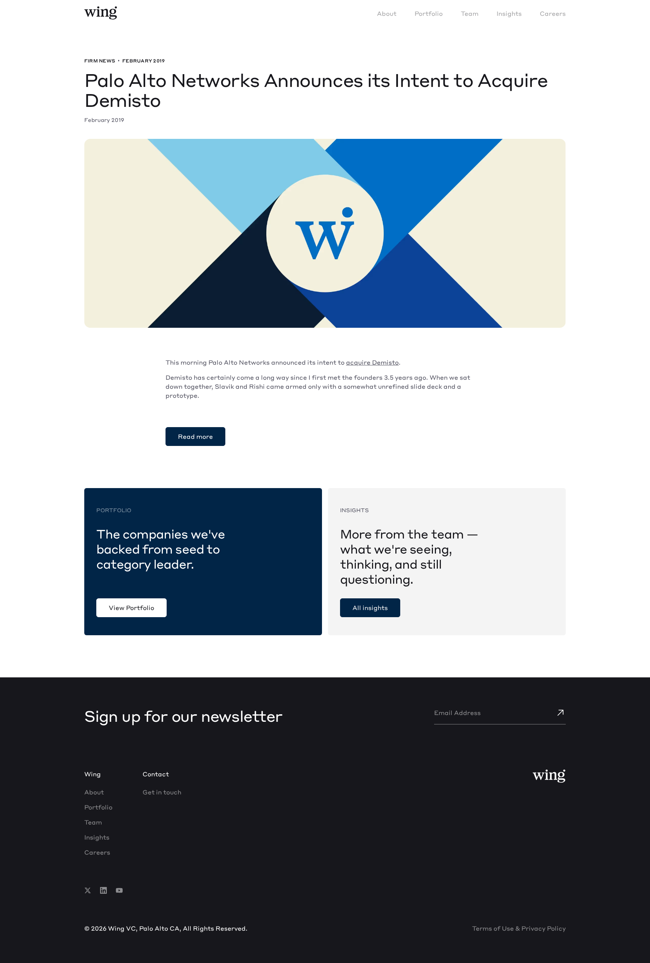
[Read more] (195, 436)
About (386, 13)
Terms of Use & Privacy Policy (519, 928)
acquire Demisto (372, 362)
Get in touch (162, 792)
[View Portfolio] (131, 608)
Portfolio (429, 13)
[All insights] (370, 608)
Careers (553, 13)
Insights (509, 13)
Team (469, 13)
